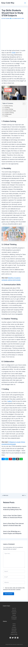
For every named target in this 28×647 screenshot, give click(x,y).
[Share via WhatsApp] (21, 459)
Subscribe (14, 629)
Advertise (14, 631)
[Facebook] (10, 638)
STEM (13, 52)
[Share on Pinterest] (10, 459)
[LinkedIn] (15, 638)
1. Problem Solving (8, 105)
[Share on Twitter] (6, 459)
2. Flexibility (7, 107)
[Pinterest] (17, 638)
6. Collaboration (8, 114)
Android (14, 610)
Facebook (14, 611)
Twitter (14, 615)
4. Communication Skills (10, 111)
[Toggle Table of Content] (23, 103)
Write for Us (14, 632)
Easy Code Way (7, 3)
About (14, 625)
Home (14, 623)
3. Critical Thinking (8, 109)
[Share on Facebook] (3, 459)
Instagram (14, 619)
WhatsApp (14, 617)
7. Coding (5, 116)
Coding (9, 401)
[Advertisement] (14, 34)
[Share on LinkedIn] (14, 459)
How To (14, 608)
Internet (14, 613)
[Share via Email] (17, 459)
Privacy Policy (14, 634)
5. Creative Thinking (9, 112)
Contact (14, 627)
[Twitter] (13, 638)
